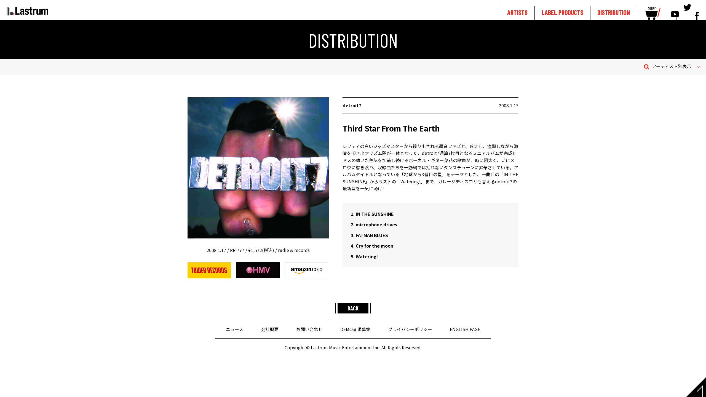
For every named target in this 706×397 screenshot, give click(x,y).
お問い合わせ (309, 329)
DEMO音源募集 (355, 329)
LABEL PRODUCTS (562, 12)
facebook (697, 11)
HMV (258, 270)
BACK (353, 308)
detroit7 (352, 105)
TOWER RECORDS (209, 270)
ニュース (234, 329)
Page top (696, 387)
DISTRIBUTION (613, 12)
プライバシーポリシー (410, 329)
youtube (675, 11)
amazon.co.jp (306, 270)
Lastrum (27, 10)
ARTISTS (517, 12)
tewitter (687, 11)
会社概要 (270, 329)
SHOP (652, 8)
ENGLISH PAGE (465, 329)
